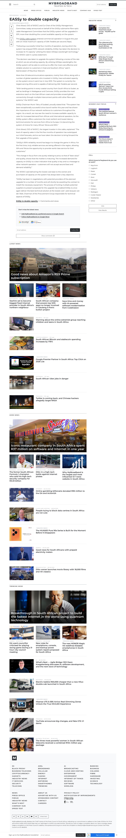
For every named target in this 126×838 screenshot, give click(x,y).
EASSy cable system (28, 39)
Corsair (93, 174)
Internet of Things (73, 778)
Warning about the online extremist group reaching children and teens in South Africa (60, 321)
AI (36, 660)
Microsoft (94, 180)
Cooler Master (96, 195)
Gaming (12, 641)
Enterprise (69, 773)
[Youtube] (31, 816)
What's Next (72, 10)
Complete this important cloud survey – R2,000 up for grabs (107, 30)
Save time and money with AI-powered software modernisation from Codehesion (73, 304)
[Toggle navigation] (10, 4)
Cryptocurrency (42, 337)
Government (70, 776)
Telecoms (17, 786)
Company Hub (85, 10)
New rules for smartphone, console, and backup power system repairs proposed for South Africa (47, 647)
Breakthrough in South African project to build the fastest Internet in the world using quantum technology (47, 616)
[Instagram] (36, 816)
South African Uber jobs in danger (52, 379)
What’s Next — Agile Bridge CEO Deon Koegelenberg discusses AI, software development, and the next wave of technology (60, 664)
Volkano (94, 189)
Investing (95, 778)
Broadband (14, 15)
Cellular (43, 771)
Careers (42, 803)
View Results (103, 210)
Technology (96, 783)
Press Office (36, 10)
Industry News (58, 10)
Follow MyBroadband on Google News (35, 217)
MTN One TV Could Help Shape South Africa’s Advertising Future (106, 59)
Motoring (39, 376)
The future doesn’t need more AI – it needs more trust (106, 140)
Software (69, 783)
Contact (42, 801)
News (26, 10)
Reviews (68, 781)
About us (42, 793)
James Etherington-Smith (20, 23)
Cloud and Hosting (43, 508)
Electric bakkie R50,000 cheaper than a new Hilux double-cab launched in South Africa (59, 683)
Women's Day (104, 109)
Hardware (95, 776)
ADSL (40, 766)
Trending (39, 396)
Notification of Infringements (79, 795)
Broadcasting (16, 271)
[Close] (116, 835)
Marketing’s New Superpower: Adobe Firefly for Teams (106, 73)
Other (93, 201)
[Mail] (11, 44)
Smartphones (45, 783)
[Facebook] (14, 816)
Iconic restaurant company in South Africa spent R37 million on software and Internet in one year (48, 447)
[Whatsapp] (23, 816)
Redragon (94, 192)
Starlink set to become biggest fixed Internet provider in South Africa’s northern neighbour (22, 304)
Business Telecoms (42, 738)
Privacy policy (71, 793)
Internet (39, 489)
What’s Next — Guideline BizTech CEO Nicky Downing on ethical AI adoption (107, 127)
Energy (38, 547)
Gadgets (39, 298)
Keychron (94, 165)
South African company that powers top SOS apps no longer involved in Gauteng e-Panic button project (47, 305)
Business (14, 442)
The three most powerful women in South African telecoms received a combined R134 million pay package (59, 743)
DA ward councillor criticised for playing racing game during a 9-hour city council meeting (21, 647)
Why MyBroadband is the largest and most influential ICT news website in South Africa (73, 475)
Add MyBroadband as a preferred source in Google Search (42, 214)
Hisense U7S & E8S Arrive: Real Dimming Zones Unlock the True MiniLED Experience (58, 703)
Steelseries (95, 198)
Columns (94, 771)
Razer (93, 171)
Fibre (92, 773)
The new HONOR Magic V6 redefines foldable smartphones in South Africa (73, 646)
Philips (93, 186)
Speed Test (98, 10)
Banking (94, 766)
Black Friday (18, 768)
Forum (47, 10)
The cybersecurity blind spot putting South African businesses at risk (106, 45)
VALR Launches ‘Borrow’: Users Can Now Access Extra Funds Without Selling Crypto (107, 88)
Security (39, 317)
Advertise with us (47, 795)
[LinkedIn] (11, 35)
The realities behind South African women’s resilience (107, 113)
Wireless (68, 786)
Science (14, 610)
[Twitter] (11, 31)
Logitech (94, 168)
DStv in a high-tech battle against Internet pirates (46, 474)
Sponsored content (48, 798)
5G (13, 766)
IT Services (17, 781)
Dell (92, 183)
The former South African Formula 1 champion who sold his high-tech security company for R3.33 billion (22, 476)
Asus (92, 177)
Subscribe (113, 4)
